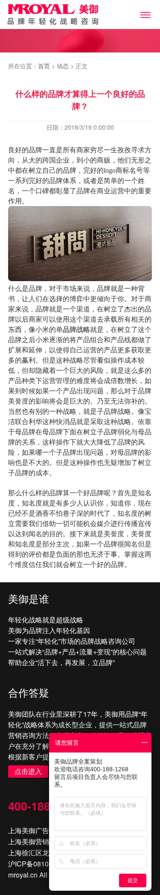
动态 (63, 65)
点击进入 (28, 771)
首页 (44, 65)
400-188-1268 (44, 806)
